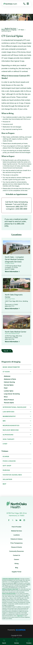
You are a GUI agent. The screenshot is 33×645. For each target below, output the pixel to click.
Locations (16, 535)
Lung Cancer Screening (12, 394)
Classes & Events (16, 547)
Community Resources (16, 551)
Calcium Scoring (9, 382)
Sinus (6, 397)
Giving (16, 563)
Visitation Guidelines (12, 475)
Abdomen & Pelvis (10, 379)
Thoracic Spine (9, 402)
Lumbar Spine (8, 391)
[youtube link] (20, 520)
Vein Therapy (8, 439)
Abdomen (7, 376)
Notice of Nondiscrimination (9, 593)
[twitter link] (12, 520)
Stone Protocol (9, 400)
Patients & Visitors (16, 539)
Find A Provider (16, 526)
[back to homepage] (2, 28)
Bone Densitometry (11, 367)
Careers (16, 559)
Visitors (4, 451)
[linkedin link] (16, 520)
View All (6, 351)
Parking (6, 470)
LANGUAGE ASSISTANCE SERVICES (10, 578)
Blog (16, 567)
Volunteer (7, 479)
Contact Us (16, 555)
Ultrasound (8, 435)
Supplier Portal (16, 571)
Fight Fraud (20, 615)
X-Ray (5, 444)
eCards (6, 456)
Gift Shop (7, 466)
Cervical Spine (8, 385)
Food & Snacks (9, 461)
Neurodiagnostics (11, 425)
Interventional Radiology (14, 407)
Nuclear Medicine (11, 430)
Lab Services (8, 412)
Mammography (9, 416)
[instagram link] (24, 520)
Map (4, 484)
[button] (27, 3)
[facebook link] (9, 520)
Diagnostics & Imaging (8, 29)
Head (5, 388)
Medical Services (10, 28)
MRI (4, 421)
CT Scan (21, 29)
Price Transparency (16, 543)
